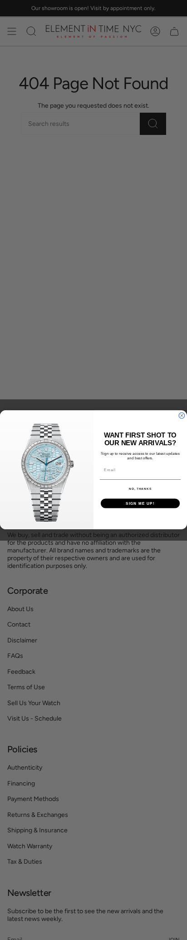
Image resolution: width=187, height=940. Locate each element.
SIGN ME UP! (140, 504)
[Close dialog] (182, 416)
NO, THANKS (140, 489)
